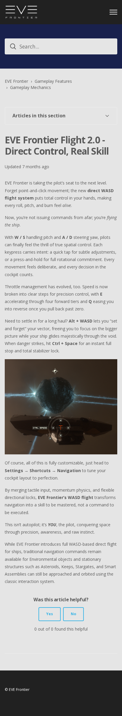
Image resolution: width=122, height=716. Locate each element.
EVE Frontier (16, 81)
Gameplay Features (53, 81)
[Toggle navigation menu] (113, 12)
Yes (49, 613)
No (73, 613)
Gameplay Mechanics (30, 87)
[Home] (21, 12)
